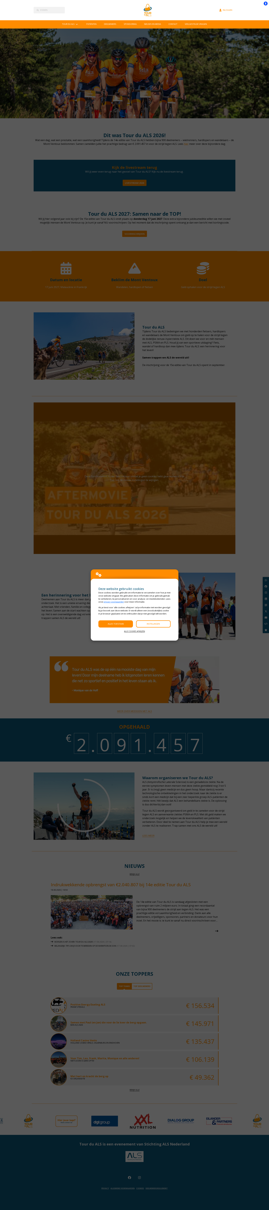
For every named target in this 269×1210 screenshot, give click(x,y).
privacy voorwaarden (114, 601)
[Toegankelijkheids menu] (265, 3)
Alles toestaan (116, 623)
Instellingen (153, 623)
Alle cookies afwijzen (134, 631)
